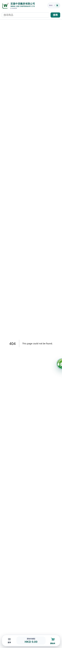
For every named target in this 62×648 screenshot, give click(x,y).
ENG (51, 5)
